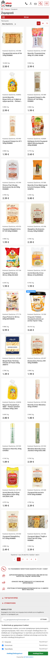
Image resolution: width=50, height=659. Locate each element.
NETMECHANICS (28, 657)
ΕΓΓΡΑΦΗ (43, 619)
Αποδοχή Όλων (38, 653)
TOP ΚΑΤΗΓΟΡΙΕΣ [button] (11, 598)
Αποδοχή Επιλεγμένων (14, 653)
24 (39, 23)
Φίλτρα (26, 17)
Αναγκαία (8, 642)
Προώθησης (9, 649)
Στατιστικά (8, 645)
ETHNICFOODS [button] (10, 603)
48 (43, 23)
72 (47, 23)
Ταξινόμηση (5, 21)
